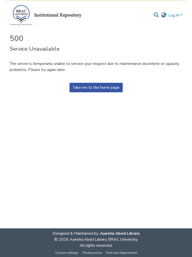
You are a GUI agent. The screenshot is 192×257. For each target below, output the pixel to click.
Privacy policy (92, 253)
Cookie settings (66, 253)
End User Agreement (121, 253)
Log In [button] (174, 15)
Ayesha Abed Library (120, 233)
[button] (156, 15)
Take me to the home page (96, 87)
